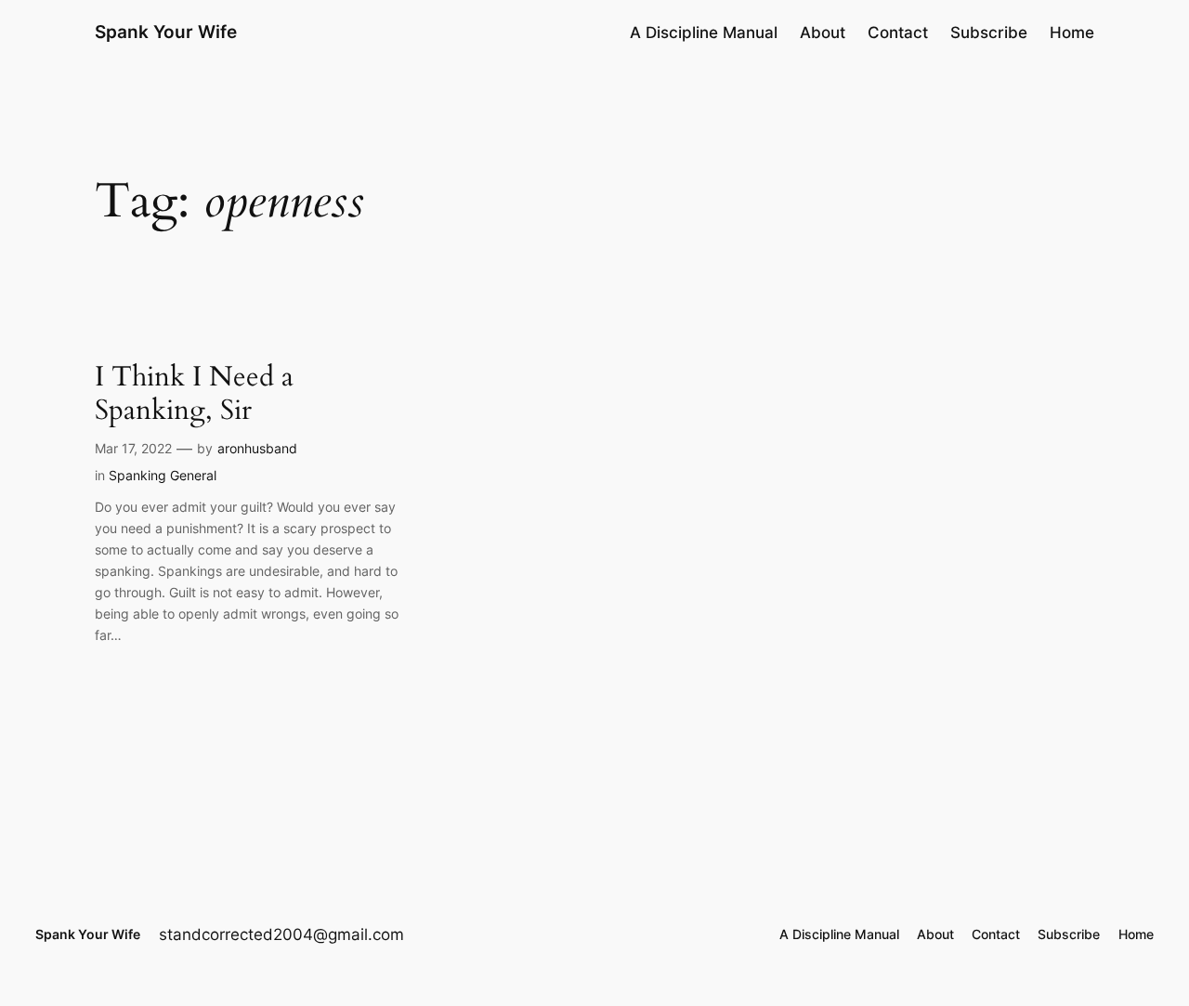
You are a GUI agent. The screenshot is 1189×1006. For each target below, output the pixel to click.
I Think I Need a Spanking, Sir (194, 394)
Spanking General (162, 475)
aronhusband (257, 448)
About (822, 32)
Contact (898, 32)
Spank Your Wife (166, 31)
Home (1072, 32)
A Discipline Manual (703, 32)
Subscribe (988, 32)
